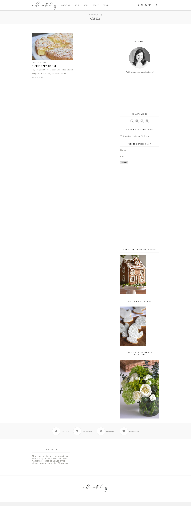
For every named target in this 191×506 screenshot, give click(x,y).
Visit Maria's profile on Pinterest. (135, 136)
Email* (123, 156)
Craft (96, 5)
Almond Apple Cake (44, 65)
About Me (66, 5)
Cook (86, 5)
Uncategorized (39, 63)
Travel (106, 5)
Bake (77, 5)
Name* (123, 150)
